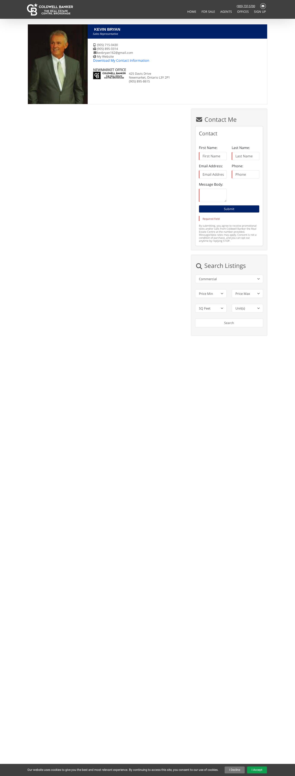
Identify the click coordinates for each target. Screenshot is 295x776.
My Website (105, 56)
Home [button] (192, 11)
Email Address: (211, 166)
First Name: (208, 147)
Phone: (237, 166)
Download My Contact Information (121, 60)
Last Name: (241, 147)
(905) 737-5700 (246, 6)
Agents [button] (226, 11)
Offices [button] (243, 11)
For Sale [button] (208, 11)
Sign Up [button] (260, 11)
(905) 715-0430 (107, 45)
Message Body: (211, 184)
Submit (229, 209)
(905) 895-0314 (107, 49)
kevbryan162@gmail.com (115, 53)
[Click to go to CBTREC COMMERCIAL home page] (50, 9)
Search (229, 323)
